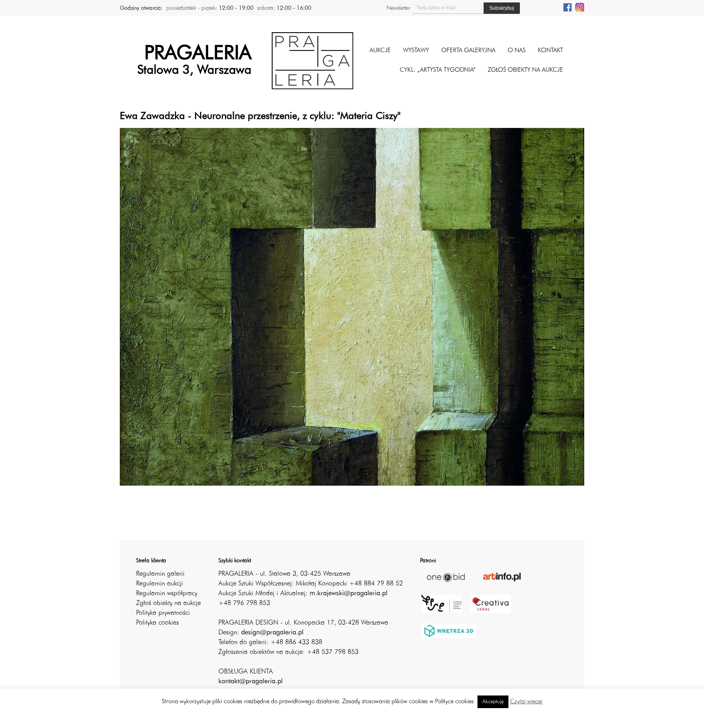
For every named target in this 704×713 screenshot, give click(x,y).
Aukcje (380, 51)
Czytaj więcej (526, 702)
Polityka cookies (157, 623)
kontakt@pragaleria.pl (250, 681)
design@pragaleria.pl (272, 632)
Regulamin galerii (160, 574)
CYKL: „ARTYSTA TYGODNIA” (437, 70)
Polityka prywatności (163, 613)
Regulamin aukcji (159, 584)
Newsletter (398, 8)
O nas (517, 51)
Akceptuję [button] (493, 701)
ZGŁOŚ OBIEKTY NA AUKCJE (525, 70)
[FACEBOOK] (567, 7)
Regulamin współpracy (166, 593)
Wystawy (416, 51)
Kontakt (550, 51)
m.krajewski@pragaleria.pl (348, 593)
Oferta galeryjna (468, 51)
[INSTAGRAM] (579, 7)
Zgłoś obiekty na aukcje (168, 603)
